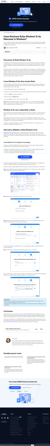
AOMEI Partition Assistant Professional (11, 132)
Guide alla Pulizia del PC (31, 421)
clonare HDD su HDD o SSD (12, 321)
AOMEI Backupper (45, 417)
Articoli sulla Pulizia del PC (32, 426)
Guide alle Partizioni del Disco (32, 417)
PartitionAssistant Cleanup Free (15, 432)
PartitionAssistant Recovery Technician (16, 430)
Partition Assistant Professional (15, 419)
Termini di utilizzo (46, 443)
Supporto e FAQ (30, 428)
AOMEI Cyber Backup (46, 419)
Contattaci (29, 432)
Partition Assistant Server (14, 421)
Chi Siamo (29, 434)
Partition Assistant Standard (14, 417)
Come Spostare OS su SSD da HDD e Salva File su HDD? (13, 356)
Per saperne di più (27, 445)
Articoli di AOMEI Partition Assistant (9, 32)
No (42, 329)
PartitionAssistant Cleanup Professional (16, 434)
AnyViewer (44, 421)
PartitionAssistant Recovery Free (15, 426)
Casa (4, 32)
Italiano (4, 421)
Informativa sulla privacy (39, 443)
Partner (29, 430)
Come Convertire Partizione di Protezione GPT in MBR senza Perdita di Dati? (36, 357)
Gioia (8, 47)
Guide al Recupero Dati (31, 419)
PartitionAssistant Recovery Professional (16, 428)
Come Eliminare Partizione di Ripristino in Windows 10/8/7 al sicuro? (13, 367)
